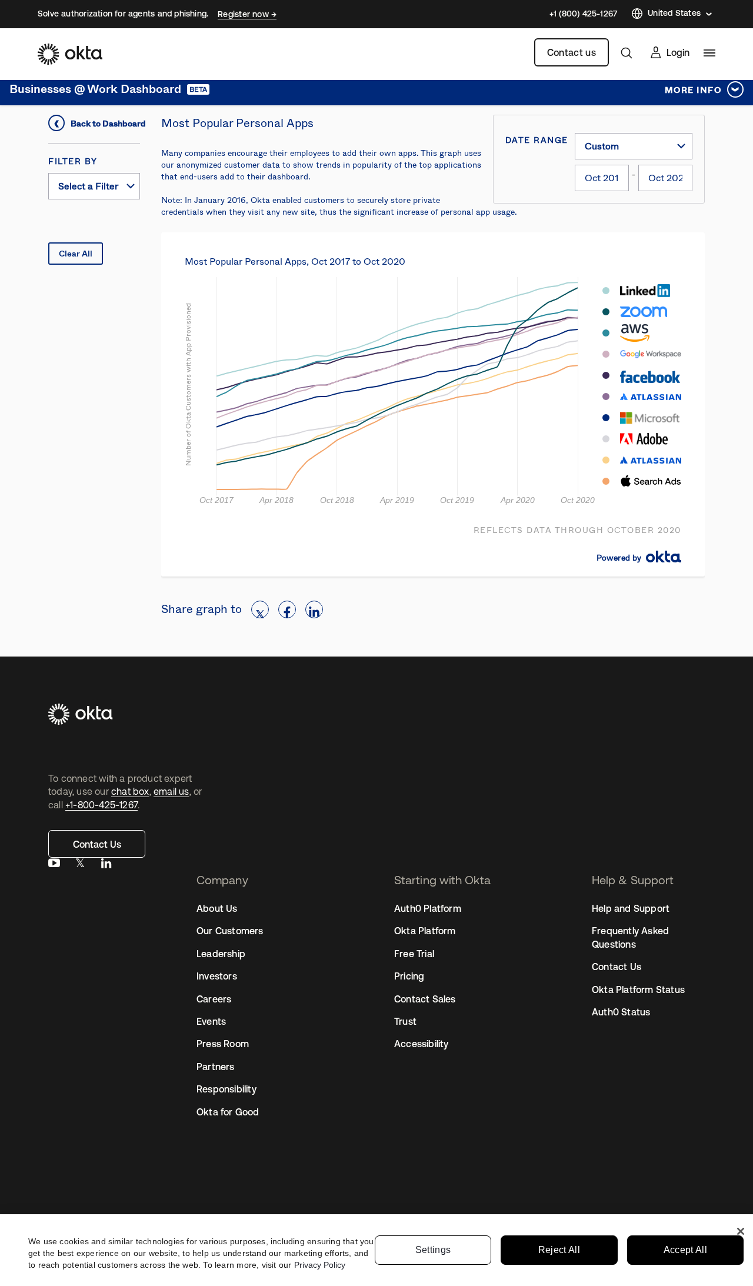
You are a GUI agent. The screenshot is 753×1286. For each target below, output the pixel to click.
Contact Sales (425, 999)
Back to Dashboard (105, 123)
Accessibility (421, 1043)
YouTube (54, 866)
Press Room (222, 1043)
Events (211, 1021)
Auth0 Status (621, 1012)
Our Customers (230, 930)
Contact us (571, 52)
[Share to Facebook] (287, 609)
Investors (216, 976)
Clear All (75, 253)
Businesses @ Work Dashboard (95, 89)
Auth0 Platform (427, 908)
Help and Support (630, 908)
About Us (217, 908)
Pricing (409, 976)
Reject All (559, 1250)
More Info (693, 90)
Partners (215, 1066)
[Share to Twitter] (260, 609)
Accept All (685, 1250)
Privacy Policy (319, 1265)
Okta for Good (227, 1112)
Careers (213, 999)
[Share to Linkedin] (314, 609)
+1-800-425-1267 (101, 804)
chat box (130, 791)
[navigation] (709, 53)
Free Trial (414, 953)
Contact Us (97, 844)
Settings (433, 1250)
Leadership (220, 953)
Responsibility (226, 1089)
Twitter (80, 866)
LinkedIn (106, 866)
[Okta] (70, 54)
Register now (244, 14)
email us (171, 791)
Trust (405, 1021)
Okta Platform (425, 930)
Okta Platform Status (638, 989)
